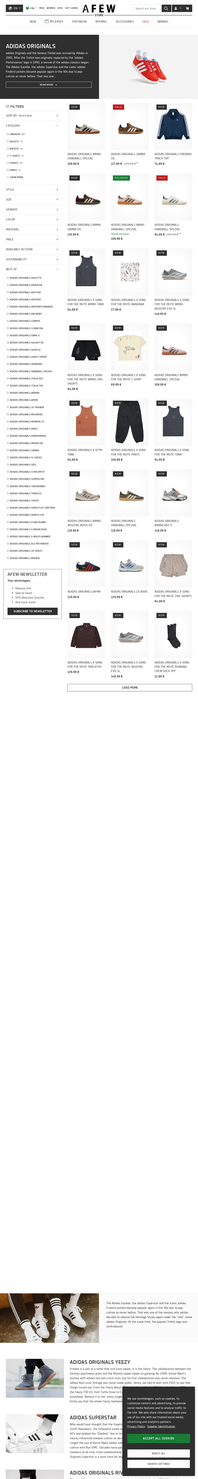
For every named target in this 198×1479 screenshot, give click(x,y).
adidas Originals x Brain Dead (28, 529)
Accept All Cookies (158, 1438)
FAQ (32, 8)
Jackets (16, 141)
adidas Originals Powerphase (28, 435)
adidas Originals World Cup (27, 514)
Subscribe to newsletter (33, 611)
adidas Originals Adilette (26, 277)
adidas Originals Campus (25, 320)
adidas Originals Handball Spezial (31, 371)
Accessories (125, 21)
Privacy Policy (136, 1426)
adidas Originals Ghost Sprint (28, 356)
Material (12, 229)
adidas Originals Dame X (25, 335)
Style (10, 189)
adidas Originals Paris (24, 428)
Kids (60, 8)
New (33, 21)
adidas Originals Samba (24, 450)
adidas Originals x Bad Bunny (28, 522)
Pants (15, 170)
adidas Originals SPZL (23, 464)
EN (15, 8)
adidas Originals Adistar (25, 292)
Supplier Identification (161, 1426)
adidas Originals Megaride (26, 414)
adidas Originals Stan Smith (27, 471)
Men (41, 8)
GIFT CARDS (71, 8)
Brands (163, 21)
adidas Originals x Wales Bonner (30, 536)
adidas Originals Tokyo (24, 500)
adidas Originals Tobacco (25, 493)
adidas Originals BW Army (26, 313)
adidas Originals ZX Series (26, 550)
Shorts (16, 162)
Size (9, 199)
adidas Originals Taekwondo (27, 486)
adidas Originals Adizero (25, 299)
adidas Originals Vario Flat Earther (32, 507)
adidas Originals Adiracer (26, 285)
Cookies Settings (158, 1463)
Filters (17, 106)
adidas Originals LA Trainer (27, 407)
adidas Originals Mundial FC (27, 421)
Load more (130, 687)
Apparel (101, 21)
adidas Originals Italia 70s (26, 385)
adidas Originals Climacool (27, 328)
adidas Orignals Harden (24, 558)
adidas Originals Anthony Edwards (31, 306)
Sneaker (17, 134)
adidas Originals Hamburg (26, 364)
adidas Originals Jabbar (24, 392)
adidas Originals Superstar (27, 478)
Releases (56, 21)
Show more (16, 177)
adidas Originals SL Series (26, 457)
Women (51, 8)
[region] (158, 1431)
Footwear (79, 21)
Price (10, 239)
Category (13, 125)
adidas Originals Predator (26, 443)
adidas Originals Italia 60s (26, 378)
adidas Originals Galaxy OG (27, 342)
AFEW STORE (99, 9)
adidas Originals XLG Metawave (29, 543)
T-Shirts (17, 155)
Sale (146, 21)
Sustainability (16, 259)
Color (10, 219)
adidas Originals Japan (24, 399)
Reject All (158, 1453)
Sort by (19, 115)
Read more (47, 84)
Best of (11, 269)
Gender (11, 209)
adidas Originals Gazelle (25, 349)
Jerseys (16, 148)
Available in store (19, 249)
